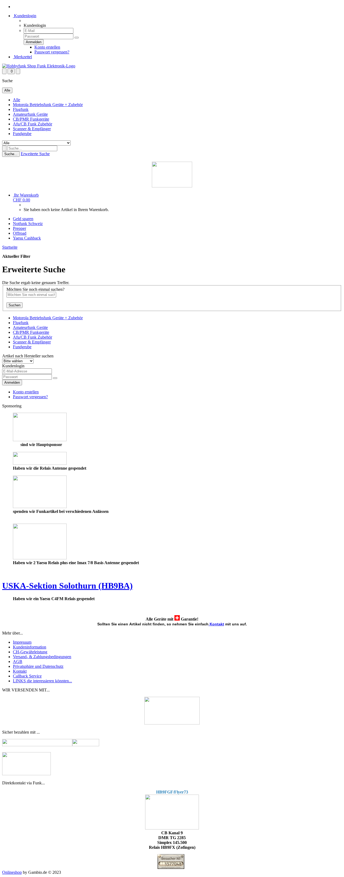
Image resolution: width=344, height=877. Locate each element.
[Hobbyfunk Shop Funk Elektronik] (38, 66)
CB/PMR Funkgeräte (31, 119)
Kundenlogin (24, 15)
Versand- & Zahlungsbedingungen (42, 656)
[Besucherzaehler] (170, 867)
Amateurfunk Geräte (30, 114)
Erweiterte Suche (35, 153)
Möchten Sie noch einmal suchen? (35, 289)
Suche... (10, 154)
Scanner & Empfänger (32, 128)
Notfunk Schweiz (28, 223)
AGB (17, 661)
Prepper (19, 228)
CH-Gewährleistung (30, 652)
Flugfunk (20, 109)
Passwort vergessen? (51, 52)
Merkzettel (22, 57)
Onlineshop (12, 872)
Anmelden (12, 382)
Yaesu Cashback (27, 238)
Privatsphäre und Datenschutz (38, 666)
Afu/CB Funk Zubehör (32, 124)
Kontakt (217, 624)
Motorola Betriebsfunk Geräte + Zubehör (48, 104)
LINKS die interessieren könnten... (42, 681)
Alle (16, 99)
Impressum (22, 642)
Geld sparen (23, 218)
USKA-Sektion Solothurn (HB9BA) (67, 585)
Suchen (14, 305)
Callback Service (27, 676)
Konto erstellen (47, 47)
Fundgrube (22, 133)
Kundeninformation (29, 647)
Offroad (19, 233)
